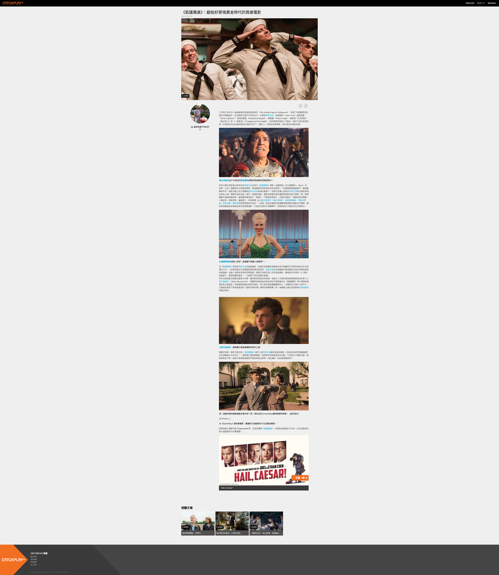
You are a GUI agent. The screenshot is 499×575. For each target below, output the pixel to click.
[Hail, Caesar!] (264, 463)
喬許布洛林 (253, 191)
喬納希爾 (236, 203)
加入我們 (34, 565)
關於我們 (34, 557)
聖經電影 (244, 180)
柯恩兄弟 (248, 185)
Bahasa (492, 3)
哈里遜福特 (304, 287)
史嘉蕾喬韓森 (290, 200)
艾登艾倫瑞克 (225, 347)
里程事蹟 (34, 559)
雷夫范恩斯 (278, 200)
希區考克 (270, 115)
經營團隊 (34, 562)
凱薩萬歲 (264, 185)
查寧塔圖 (227, 203)
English (470, 3)
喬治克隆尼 (224, 180)
